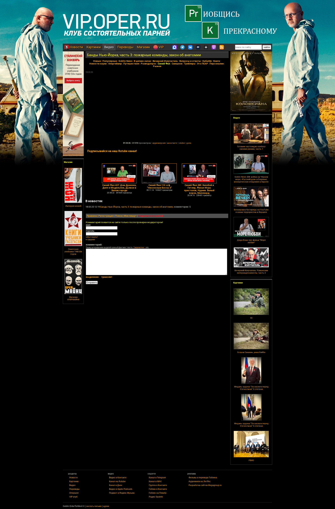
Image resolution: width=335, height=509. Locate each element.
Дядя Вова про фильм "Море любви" (251, 241)
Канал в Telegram (157, 477)
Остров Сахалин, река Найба (251, 352)
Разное (157, 66)
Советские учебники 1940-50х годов (73, 251)
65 (251, 318)
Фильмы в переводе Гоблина (203, 477)
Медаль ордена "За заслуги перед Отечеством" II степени (251, 388)
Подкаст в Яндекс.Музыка (122, 493)
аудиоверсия (159, 143)
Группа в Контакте (158, 485)
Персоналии (217, 63)
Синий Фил (164, 63)
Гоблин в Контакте (158, 489)
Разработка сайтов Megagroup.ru (205, 485)
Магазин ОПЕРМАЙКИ (73, 298)
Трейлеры (189, 63)
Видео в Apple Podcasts (120, 489)
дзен (188, 143)
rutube (182, 143)
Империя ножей (73, 206)
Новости (76, 47)
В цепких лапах (142, 61)
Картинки (93, 47)
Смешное (177, 63)
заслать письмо (94, 506)
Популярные (109, 61)
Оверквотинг (138, 247)
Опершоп (74, 493)
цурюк (106, 506)
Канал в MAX (155, 481)
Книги (216, 61)
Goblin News (125, 61)
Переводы (125, 47)
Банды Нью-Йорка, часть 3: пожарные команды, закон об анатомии (144, 55)
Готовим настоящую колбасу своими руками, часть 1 (251, 147)
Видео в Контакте (117, 477)
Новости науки (98, 63)
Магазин (143, 47)
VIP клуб (73, 497)
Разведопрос (148, 63)
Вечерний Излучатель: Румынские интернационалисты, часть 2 (251, 271)
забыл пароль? (92, 237)
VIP (161, 47)
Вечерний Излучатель (165, 61)
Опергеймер (115, 63)
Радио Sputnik (156, 497)
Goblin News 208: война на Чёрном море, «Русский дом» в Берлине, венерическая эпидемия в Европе (251, 179)
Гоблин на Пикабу (157, 493)
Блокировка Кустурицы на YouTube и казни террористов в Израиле (251, 211)
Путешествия (131, 63)
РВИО (251, 460)
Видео (109, 47)
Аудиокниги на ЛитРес (200, 481)
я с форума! (90, 240)
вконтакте (172, 143)
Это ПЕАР (202, 63)
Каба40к (207, 61)
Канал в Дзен (115, 485)
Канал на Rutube (117, 481)
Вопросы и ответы (190, 61)
